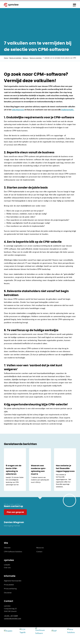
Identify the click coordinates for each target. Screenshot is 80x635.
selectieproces (18, 110)
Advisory (25, 58)
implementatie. (67, 110)
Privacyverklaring (10, 588)
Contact (39, 551)
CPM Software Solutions (13, 551)
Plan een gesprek (15, 512)
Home (6, 58)
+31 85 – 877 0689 (11, 616)
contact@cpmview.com (12, 618)
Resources (40, 548)
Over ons (7, 567)
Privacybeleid (9, 585)
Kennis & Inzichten (15, 58)
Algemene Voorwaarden (12, 581)
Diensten (7, 548)
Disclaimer (8, 593)
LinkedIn (7, 565)
